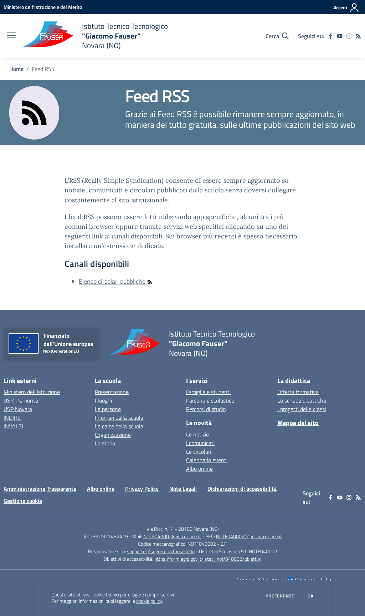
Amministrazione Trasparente (40, 488)
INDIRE (12, 417)
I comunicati (200, 443)
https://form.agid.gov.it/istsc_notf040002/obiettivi (207, 558)
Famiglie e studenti (208, 392)
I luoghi (103, 400)
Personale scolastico (210, 400)
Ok (311, 596)
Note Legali (183, 488)
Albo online (199, 468)
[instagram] (349, 36)
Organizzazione (113, 434)
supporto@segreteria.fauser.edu (161, 551)
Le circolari (198, 451)
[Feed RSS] (358, 36)
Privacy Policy (142, 488)
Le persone (108, 409)
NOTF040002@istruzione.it (172, 536)
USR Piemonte (21, 400)
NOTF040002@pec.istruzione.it (249, 536)
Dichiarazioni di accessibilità (242, 488)
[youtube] (339, 36)
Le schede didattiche (301, 400)
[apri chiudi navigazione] (11, 36)
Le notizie (197, 434)
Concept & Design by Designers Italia (284, 579)
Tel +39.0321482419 (105, 536)
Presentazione (112, 392)
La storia (105, 443)
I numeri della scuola (119, 417)
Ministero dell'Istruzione (32, 392)
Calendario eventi (206, 460)
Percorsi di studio (206, 409)
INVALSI (13, 426)
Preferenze (280, 596)
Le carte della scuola (119, 426)
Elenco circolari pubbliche (113, 281)
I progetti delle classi (301, 409)
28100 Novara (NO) (198, 528)
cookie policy (149, 601)
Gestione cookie (23, 500)
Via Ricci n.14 (160, 528)
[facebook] (330, 36)
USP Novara (18, 409)
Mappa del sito (298, 423)
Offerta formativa (298, 392)
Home (16, 69)
